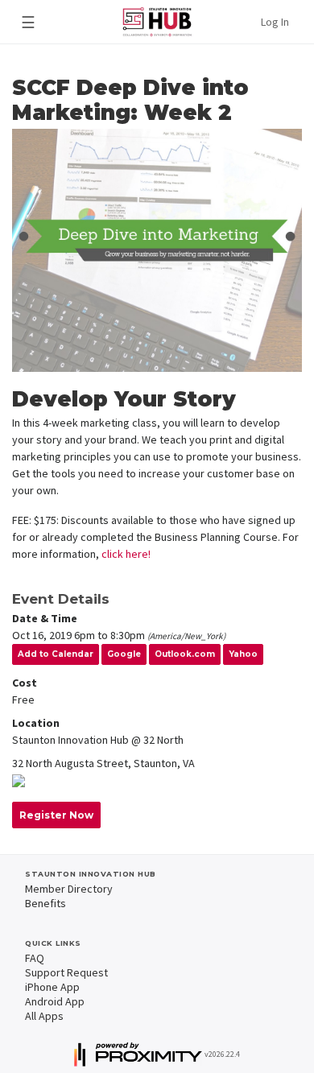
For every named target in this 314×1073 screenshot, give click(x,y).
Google (124, 654)
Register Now (56, 815)
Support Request (66, 972)
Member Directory (69, 888)
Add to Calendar (55, 654)
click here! (126, 554)
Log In (275, 21)
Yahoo (243, 654)
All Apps (44, 1016)
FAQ (34, 958)
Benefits (45, 903)
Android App (55, 1001)
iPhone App (52, 987)
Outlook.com (185, 654)
